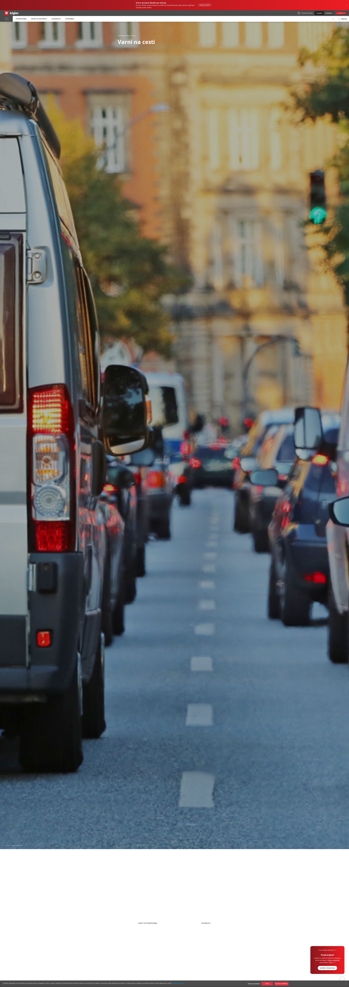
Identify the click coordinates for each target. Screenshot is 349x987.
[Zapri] (346, 984)
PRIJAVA (344, 19)
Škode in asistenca (39, 19)
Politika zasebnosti (178, 983)
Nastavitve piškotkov (254, 983)
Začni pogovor (327, 968)
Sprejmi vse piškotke (281, 983)
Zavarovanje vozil (17, 845)
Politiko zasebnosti (334, 960)
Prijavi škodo (204, 5)
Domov (8, 845)
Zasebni (319, 13)
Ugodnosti (56, 19)
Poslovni (329, 13)
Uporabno (69, 19)
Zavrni (267, 983)
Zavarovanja (21, 19)
